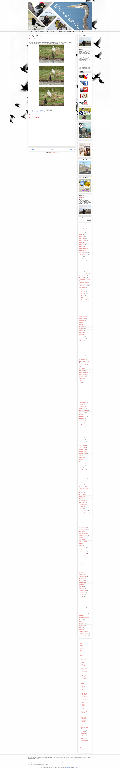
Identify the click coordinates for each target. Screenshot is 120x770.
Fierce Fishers (83, 706)
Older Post (72, 149)
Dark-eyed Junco (82, 359)
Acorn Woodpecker (82, 228)
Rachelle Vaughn (81, 64)
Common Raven (82, 355)
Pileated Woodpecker (83, 504)
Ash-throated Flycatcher (83, 254)
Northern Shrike (82, 480)
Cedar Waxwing (82, 332)
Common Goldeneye (83, 344)
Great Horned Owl (82, 395)
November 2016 (84, 659)
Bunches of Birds (84, 678)
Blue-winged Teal (82, 291)
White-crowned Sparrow (83, 613)
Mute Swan (81, 467)
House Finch (81, 424)
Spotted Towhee (82, 568)
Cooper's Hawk (82, 357)
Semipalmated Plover (83, 551)
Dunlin (80, 366)
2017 (81, 653)
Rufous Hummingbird (83, 541)
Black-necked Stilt (82, 287)
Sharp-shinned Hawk (83, 553)
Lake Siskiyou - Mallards (84, 721)
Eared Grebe (81, 370)
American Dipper (82, 238)
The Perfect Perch (84, 698)
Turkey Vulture (81, 588)
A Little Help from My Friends (84, 694)
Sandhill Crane (81, 545)
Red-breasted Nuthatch (83, 510)
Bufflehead (81, 301)
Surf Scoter (81, 572)
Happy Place (83, 689)
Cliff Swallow (81, 340)
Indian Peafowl (81, 430)
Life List (53, 31)
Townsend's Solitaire (83, 576)
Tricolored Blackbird (82, 580)
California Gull (81, 310)
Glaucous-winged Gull (83, 384)
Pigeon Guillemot (82, 502)
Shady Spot (83, 715)
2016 (81, 655)
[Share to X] (49, 110)
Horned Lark (81, 422)
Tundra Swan (81, 586)
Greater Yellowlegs (82, 402)
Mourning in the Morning (84, 712)
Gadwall (80, 382)
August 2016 (83, 730)
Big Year (80, 264)
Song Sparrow (81, 559)
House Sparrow (82, 426)
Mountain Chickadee (83, 463)
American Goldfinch (82, 240)
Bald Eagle (81, 256)
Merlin (80, 461)
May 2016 (83, 735)
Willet (80, 621)
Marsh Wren (81, 459)
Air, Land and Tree (83, 709)
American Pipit (81, 244)
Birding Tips (81, 266)
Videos (82, 31)
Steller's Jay (81, 570)
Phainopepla (81, 498)
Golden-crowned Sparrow (84, 388)
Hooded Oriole (81, 418)
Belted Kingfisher (82, 260)
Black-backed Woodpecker (84, 273)
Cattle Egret (81, 330)
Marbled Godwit (82, 457)
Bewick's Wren (81, 262)
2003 (81, 749)
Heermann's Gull (82, 412)
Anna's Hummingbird (83, 252)
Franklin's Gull (81, 380)
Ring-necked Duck (82, 527)
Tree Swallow (81, 578)
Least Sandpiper (82, 439)
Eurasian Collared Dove (83, 372)
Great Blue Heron (82, 390)
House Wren (81, 428)
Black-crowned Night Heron (84, 282)
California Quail (82, 312)
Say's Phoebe (81, 549)
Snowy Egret (34, 111)
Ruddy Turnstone (82, 539)
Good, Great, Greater (83, 700)
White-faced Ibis (47, 111)
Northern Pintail (82, 475)
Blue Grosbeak (81, 289)
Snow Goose (81, 555)
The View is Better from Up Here (84, 691)
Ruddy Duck (81, 537)
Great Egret (81, 392)
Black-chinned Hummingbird (84, 279)
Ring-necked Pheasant (83, 529)
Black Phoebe (81, 271)
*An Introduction (82, 226)
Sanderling (81, 543)
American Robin (82, 246)
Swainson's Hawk (82, 574)
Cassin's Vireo (81, 328)
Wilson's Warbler (82, 625)
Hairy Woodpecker (82, 408)
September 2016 (84, 727)
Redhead (80, 523)
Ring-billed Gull (82, 525)
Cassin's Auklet (81, 324)
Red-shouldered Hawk (83, 514)
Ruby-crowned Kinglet (83, 535)
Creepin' (82, 680)
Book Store (75, 31)
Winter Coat (83, 681)
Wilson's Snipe (81, 623)
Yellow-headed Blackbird (83, 633)
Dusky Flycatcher (82, 368)
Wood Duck (81, 627)
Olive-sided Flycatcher (83, 486)
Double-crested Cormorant (84, 361)
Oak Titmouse (81, 484)
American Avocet (82, 230)
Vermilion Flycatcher (83, 590)
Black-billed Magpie (82, 277)
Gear (47, 31)
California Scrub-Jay (83, 314)
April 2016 (83, 736)
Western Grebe (82, 594)
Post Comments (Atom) (54, 152)
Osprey (80, 490)
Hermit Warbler (81, 414)
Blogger (77, 767)
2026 (81, 641)
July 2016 (83, 731)
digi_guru (69, 767)
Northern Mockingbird (83, 473)
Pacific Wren (81, 492)
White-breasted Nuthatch (83, 611)
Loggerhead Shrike (82, 449)
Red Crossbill (81, 508)
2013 (81, 747)
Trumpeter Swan (82, 582)
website (80, 69)
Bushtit (80, 308)
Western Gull (81, 596)
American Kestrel (82, 242)
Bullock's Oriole (82, 303)
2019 (81, 650)
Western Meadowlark (83, 600)
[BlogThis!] (47, 110)
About (36, 31)
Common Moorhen (82, 350)
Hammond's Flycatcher (83, 410)
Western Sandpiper (40, 111)
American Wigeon (82, 250)
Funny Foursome (84, 696)
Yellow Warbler (81, 629)
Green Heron (81, 404)
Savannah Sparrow (82, 547)
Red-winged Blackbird (83, 520)
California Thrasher (82, 316)
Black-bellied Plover (82, 275)
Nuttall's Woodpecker (83, 482)
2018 (81, 652)
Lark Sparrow (81, 435)
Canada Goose (82, 320)
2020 (81, 648)
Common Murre (82, 353)
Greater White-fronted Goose (84, 399)
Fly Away (82, 702)
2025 (81, 643)
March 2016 (83, 738)
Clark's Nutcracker (82, 338)
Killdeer (80, 432)
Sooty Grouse (81, 561)
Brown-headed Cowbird (83, 299)
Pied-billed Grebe (82, 500)
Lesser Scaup (81, 443)
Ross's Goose (81, 531)
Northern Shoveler (82, 478)
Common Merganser (83, 348)
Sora (79, 564)
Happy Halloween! (84, 664)
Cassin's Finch (81, 326)
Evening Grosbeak (82, 376)
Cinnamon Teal (81, 334)
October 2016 (84, 662)
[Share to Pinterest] (51, 110)
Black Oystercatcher (82, 269)
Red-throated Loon (82, 518)
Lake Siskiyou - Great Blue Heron (84, 724)
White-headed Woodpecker (84, 617)
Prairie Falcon (81, 506)
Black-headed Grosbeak (83, 285)
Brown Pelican (81, 297)
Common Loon (81, 346)
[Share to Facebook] (50, 110)
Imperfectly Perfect (83, 705)
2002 (81, 750)
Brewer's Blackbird (82, 293)
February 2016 (84, 740)
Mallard (80, 455)
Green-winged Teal (82, 406)
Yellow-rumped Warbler (83, 635)
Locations (42, 31)
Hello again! (81, 197)
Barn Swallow (81, 258)
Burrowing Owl (81, 305)
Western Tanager (82, 607)
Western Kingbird (82, 598)
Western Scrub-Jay (82, 604)
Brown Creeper (82, 295)
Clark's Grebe (81, 336)
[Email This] (46, 110)
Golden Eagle (81, 386)
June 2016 (83, 733)
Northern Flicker (82, 469)
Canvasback (81, 322)
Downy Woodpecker (82, 364)
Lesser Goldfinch (82, 441)
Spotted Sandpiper (82, 566)
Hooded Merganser (82, 416)
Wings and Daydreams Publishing (64, 31)
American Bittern (82, 232)
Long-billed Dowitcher (83, 453)
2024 (81, 645)
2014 (81, 745)
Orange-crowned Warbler (84, 488)
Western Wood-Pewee (83, 609)
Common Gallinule (82, 342)
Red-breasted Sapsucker (83, 512)
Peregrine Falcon (82, 496)
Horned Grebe (81, 420)
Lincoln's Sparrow (82, 447)
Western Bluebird (82, 592)
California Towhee (82, 318)
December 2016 (84, 657)
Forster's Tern (81, 378)
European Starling (82, 374)
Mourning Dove (82, 465)
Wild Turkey (81, 619)
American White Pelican (83, 248)
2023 (81, 647)
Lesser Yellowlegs (82, 445)
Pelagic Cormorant (82, 494)
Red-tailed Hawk (82, 516)
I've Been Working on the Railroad (84, 676)
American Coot (81, 234)
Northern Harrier (82, 471)
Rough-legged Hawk (83, 533)
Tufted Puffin (81, 584)
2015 (81, 744)
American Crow (82, 236)
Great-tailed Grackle (83, 397)
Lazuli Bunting (81, 437)
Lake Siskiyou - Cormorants (84, 718)
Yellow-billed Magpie (83, 631)
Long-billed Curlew (82, 451)
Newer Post (31, 149)
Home (31, 31)
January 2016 (84, 741)
